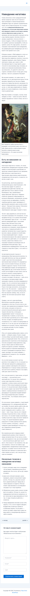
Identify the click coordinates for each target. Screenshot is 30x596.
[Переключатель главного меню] (26, 3)
